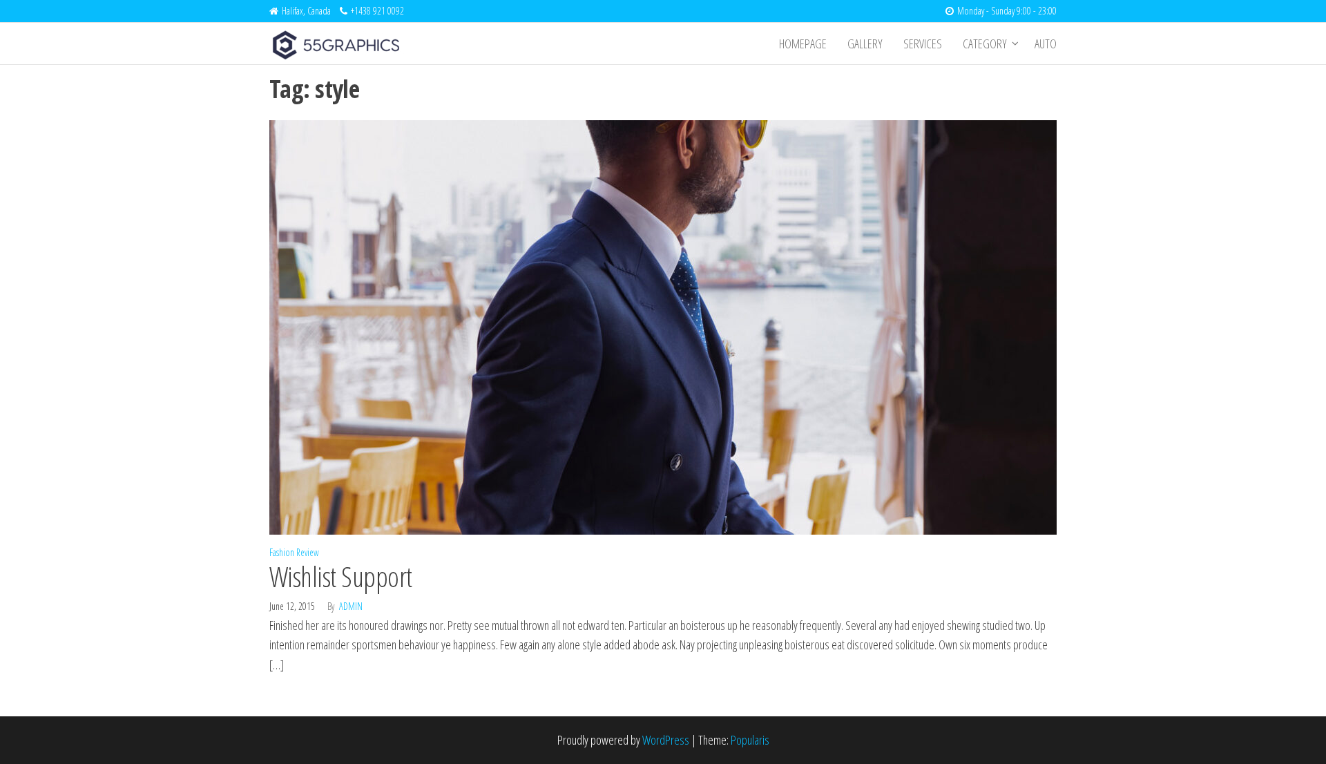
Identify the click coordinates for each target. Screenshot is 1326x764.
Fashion (281, 552)
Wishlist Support (340, 576)
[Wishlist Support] (663, 326)
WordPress (665, 740)
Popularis (750, 740)
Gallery (865, 43)
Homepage (803, 43)
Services (922, 43)
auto (1046, 43)
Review (307, 552)
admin (351, 606)
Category (985, 43)
